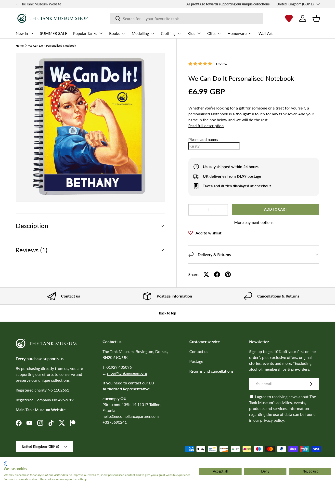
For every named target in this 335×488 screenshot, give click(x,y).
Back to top (167, 313)
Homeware (237, 33)
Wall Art (265, 33)
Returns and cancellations (211, 371)
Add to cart (275, 209)
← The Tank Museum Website (38, 4)
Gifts (211, 33)
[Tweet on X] (206, 274)
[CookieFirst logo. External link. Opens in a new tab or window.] (5, 463)
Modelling (140, 33)
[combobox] (186, 18)
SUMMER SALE (53, 33)
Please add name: (203, 139)
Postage (196, 361)
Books (114, 33)
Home (20, 45)
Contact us (198, 351)
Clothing (168, 33)
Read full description (206, 125)
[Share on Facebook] (217, 274)
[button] (316, 18)
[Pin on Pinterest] (227, 274)
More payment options (253, 222)
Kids (191, 33)
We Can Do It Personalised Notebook (52, 45)
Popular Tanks (85, 33)
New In (22, 33)
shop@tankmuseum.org (127, 373)
